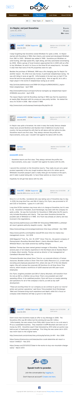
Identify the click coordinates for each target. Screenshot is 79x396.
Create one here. (49, 377)
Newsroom (13, 15)
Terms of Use (59, 391)
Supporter (34, 45)
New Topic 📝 (38, 21)
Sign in (9, 7)
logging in (49, 373)
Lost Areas (53, 15)
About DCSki (66, 15)
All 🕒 (28, 21)
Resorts (26, 15)
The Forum (39, 15)
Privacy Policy (51, 391)
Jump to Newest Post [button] (18, 35)
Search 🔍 (49, 21)
